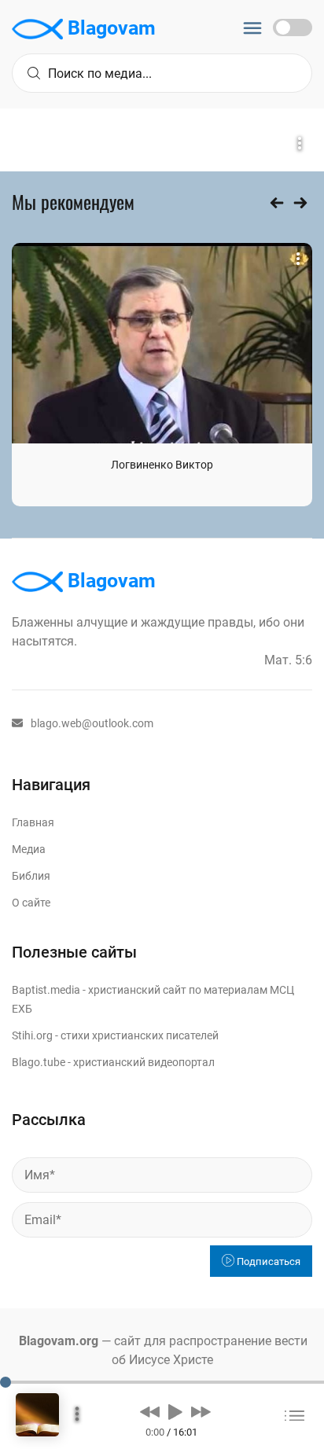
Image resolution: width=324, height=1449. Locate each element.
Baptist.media (46, 990)
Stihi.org (32, 1035)
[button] (150, 1411)
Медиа (29, 849)
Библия (31, 876)
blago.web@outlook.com (92, 723)
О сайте (31, 902)
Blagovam (109, 28)
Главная (33, 822)
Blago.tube (38, 1062)
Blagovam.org (58, 1340)
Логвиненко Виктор (162, 464)
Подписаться (267, 1261)
